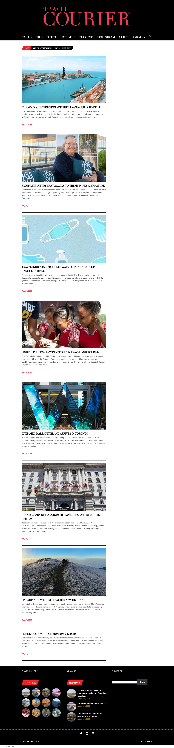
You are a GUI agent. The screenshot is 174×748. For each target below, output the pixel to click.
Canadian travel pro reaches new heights (52, 600)
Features (27, 37)
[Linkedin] (87, 734)
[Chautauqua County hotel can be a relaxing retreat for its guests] (36, 713)
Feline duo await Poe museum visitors (49, 633)
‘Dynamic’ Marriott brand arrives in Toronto (55, 433)
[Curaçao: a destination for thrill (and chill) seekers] (64, 103)
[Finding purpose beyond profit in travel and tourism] (64, 347)
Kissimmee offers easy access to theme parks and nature (63, 185)
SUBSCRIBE (117, 671)
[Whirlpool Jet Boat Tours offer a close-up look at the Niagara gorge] (26, 713)
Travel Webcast (106, 37)
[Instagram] (93, 734)
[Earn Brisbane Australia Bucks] (36, 693)
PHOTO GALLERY (30, 671)
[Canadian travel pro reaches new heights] (64, 595)
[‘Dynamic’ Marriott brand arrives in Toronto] (64, 429)
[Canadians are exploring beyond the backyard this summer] (46, 713)
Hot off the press (46, 37)
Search (142, 681)
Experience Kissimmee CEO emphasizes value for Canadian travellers (92, 693)
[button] (150, 36)
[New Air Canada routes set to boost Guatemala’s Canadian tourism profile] (56, 693)
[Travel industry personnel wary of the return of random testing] (64, 262)
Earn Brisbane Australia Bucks (91, 703)
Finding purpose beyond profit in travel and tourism (61, 352)
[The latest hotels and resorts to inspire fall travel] (46, 703)
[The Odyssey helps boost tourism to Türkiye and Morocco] (36, 703)
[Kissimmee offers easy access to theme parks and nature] (64, 181)
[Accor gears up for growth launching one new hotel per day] (64, 510)
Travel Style (67, 37)
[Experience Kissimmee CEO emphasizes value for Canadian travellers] (26, 693)
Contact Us (138, 37)
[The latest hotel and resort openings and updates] (46, 693)
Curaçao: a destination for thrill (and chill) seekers (61, 107)
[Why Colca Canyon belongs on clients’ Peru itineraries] (56, 703)
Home (26, 48)
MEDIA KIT (71, 671)
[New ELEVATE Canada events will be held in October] (56, 713)
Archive (123, 37)
